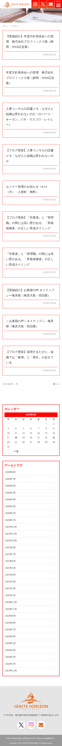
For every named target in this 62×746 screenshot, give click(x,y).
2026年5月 (10, 493)
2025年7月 (10, 554)
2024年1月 (10, 664)
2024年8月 (10, 623)
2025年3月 (10, 581)
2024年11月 (11, 609)
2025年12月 (11, 527)
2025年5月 (10, 568)
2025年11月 (11, 534)
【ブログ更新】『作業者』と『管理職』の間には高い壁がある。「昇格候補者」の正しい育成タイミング (30, 223)
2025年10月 (11, 540)
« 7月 (16, 451)
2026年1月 (10, 520)
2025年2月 (10, 588)
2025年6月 (10, 561)
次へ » (56, 384)
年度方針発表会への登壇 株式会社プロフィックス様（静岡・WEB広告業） (30, 78)
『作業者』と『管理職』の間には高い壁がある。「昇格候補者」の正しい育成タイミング (30, 259)
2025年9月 (10, 547)
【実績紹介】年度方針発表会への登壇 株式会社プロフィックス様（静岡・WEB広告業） (30, 42)
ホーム (5, 26)
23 (54, 437)
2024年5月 (10, 643)
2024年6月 (10, 636)
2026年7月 (10, 479)
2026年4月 (10, 499)
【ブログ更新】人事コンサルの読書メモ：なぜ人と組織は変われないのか (30, 156)
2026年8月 (10, 472)
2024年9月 (10, 616)
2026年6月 (10, 486)
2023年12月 (11, 670)
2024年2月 (10, 657)
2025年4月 (10, 575)
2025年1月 (10, 595)
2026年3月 (10, 506)
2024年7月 (10, 629)
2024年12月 (11, 602)
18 (16, 437)
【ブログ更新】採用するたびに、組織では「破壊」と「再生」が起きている (30, 357)
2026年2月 (10, 513)
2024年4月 (10, 650)
